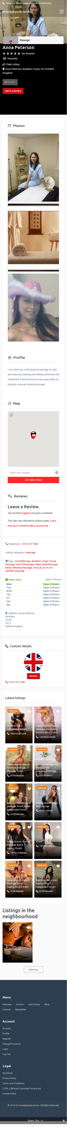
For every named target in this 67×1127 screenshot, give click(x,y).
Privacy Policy (9, 1078)
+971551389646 (18, 853)
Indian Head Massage (46, 564)
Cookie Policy (9, 1093)
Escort (54, 732)
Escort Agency (43, 732)
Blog (47, 1004)
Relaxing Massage (22, 567)
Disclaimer (8, 1073)
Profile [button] (33, 676)
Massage (25, 40)
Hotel (27, 806)
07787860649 (16, 775)
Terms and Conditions (14, 1083)
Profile (6, 1033)
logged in (27, 513)
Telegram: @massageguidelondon (22, 3)
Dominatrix (12, 725)
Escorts (20, 1004)
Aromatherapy (23, 561)
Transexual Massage (46, 771)
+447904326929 (47, 737)
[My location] (56, 472)
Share (11, 82)
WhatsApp (46, 3)
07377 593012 (46, 810)
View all (33, 969)
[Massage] (10, 40)
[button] (33, 435)
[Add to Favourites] (29, 711)
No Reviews (28, 53)
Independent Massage (47, 803)
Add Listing (34, 1004)
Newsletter (20, 1009)
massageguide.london (18, 11)
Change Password (12, 1044)
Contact (6, 1009)
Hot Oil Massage (25, 564)
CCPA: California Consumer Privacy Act (22, 1088)
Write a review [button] (13, 91)
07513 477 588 (30, 544)
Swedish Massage (15, 571)
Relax (8, 567)
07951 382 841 (14, 949)
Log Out (7, 1054)
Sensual (37, 567)
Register (7, 1038)
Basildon (36, 561)
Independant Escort (17, 729)
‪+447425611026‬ (18, 733)
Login (5, 1049)
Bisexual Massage (45, 764)
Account (7, 1028)
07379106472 (45, 775)
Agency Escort (43, 725)
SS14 (45, 567)
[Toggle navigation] (62, 11)
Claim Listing (12, 64)
